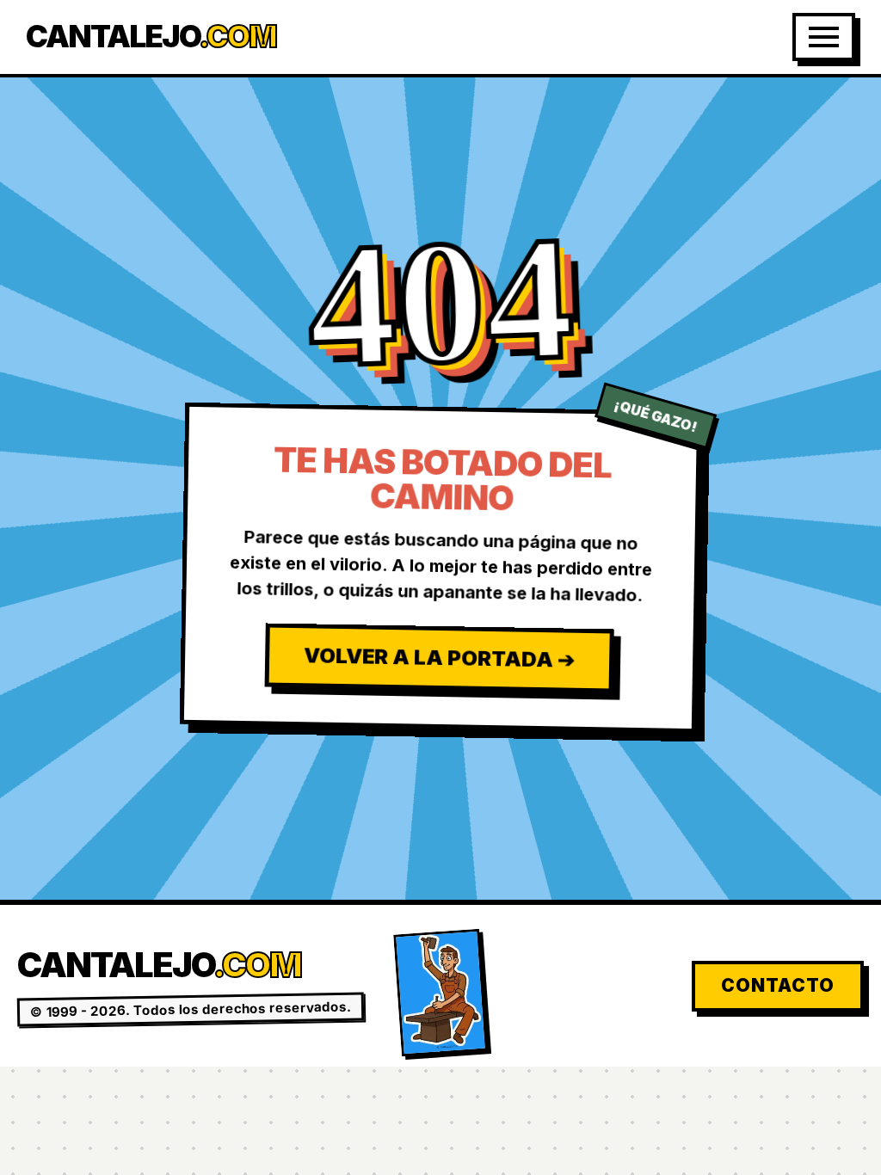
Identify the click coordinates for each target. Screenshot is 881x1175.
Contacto (778, 985)
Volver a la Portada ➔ (438, 658)
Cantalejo (151, 37)
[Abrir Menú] (823, 37)
